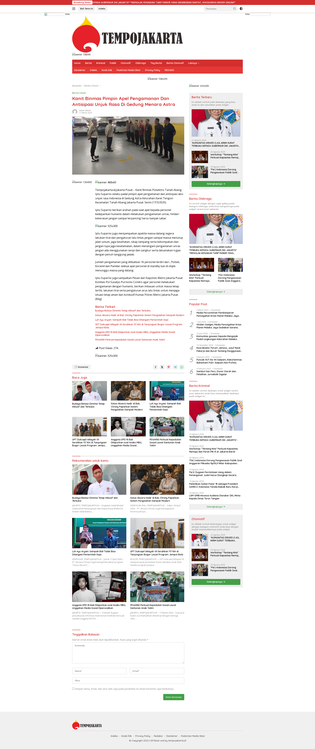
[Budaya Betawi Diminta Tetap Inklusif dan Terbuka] (89, 391)
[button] (234, 8)
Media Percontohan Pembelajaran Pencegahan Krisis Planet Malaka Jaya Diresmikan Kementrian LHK (218, 314)
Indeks (102, 8)
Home (77, 63)
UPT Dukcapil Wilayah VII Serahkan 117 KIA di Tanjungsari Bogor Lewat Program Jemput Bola (138, 326)
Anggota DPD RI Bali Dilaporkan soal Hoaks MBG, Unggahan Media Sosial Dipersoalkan (135, 334)
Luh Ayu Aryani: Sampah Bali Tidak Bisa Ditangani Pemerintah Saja (131, 319)
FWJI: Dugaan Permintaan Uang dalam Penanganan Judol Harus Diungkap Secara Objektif (212, 474)
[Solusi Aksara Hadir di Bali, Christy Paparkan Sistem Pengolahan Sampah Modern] (128, 391)
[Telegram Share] (175, 367)
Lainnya (192, 63)
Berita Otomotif (175, 63)
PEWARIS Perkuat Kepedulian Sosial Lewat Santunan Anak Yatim (130, 339)
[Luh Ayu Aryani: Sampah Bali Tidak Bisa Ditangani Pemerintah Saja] (167, 391)
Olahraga (140, 63)
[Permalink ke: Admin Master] (74, 111)
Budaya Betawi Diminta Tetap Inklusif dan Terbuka (122, 310)
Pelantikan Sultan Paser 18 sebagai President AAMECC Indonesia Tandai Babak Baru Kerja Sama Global (213, 485)
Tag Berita (156, 63)
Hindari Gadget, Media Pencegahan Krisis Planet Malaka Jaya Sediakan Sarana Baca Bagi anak (219, 326)
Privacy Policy (152, 70)
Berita (88, 63)
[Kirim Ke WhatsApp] (181, 367)
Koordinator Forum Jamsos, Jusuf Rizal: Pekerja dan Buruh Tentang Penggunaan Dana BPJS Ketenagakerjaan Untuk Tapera (219, 349)
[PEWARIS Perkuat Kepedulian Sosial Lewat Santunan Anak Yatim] (167, 426)
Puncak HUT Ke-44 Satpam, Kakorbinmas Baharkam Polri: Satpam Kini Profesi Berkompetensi (219, 361)
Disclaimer (79, 70)
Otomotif (126, 63)
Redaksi (158, 736)
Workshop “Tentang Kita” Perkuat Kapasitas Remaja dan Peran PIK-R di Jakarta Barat (225, 156)
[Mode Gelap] (241, 8)
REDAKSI (169, 70)
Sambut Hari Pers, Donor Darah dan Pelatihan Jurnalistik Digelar (216, 373)
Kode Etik (107, 70)
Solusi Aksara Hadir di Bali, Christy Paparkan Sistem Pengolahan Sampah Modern (139, 315)
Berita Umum (79, 92)
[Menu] (74, 8)
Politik (113, 63)
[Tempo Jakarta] (127, 33)
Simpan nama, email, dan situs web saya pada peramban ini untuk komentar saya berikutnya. (124, 688)
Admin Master (85, 110)
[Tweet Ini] (162, 367)
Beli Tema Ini (86, 8)
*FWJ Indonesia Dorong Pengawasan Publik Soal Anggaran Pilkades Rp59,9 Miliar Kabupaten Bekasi (224, 171)
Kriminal (100, 63)
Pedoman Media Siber (129, 70)
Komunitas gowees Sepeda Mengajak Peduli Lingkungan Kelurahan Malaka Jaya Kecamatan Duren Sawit (217, 338)
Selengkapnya (215, 183)
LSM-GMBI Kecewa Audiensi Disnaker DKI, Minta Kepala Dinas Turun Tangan (214, 497)
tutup (67, 14)
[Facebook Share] (155, 367)
